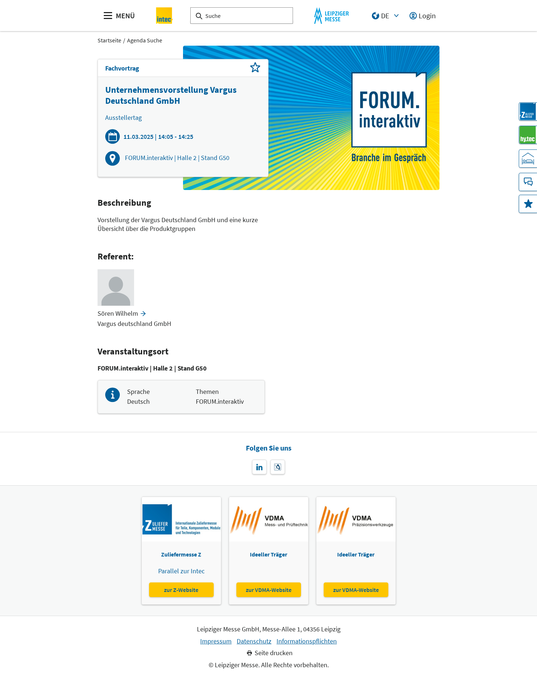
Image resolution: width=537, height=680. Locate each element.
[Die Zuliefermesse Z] (528, 111)
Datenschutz (254, 641)
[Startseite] (164, 15)
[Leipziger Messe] (332, 15)
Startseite (109, 40)
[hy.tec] (528, 135)
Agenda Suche (144, 40)
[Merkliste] (528, 204)
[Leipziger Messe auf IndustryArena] (277, 467)
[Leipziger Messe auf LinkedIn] (259, 467)
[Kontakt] (528, 182)
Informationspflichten (307, 641)
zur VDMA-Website (269, 589)
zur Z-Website (181, 589)
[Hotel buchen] (528, 158)
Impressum (216, 641)
